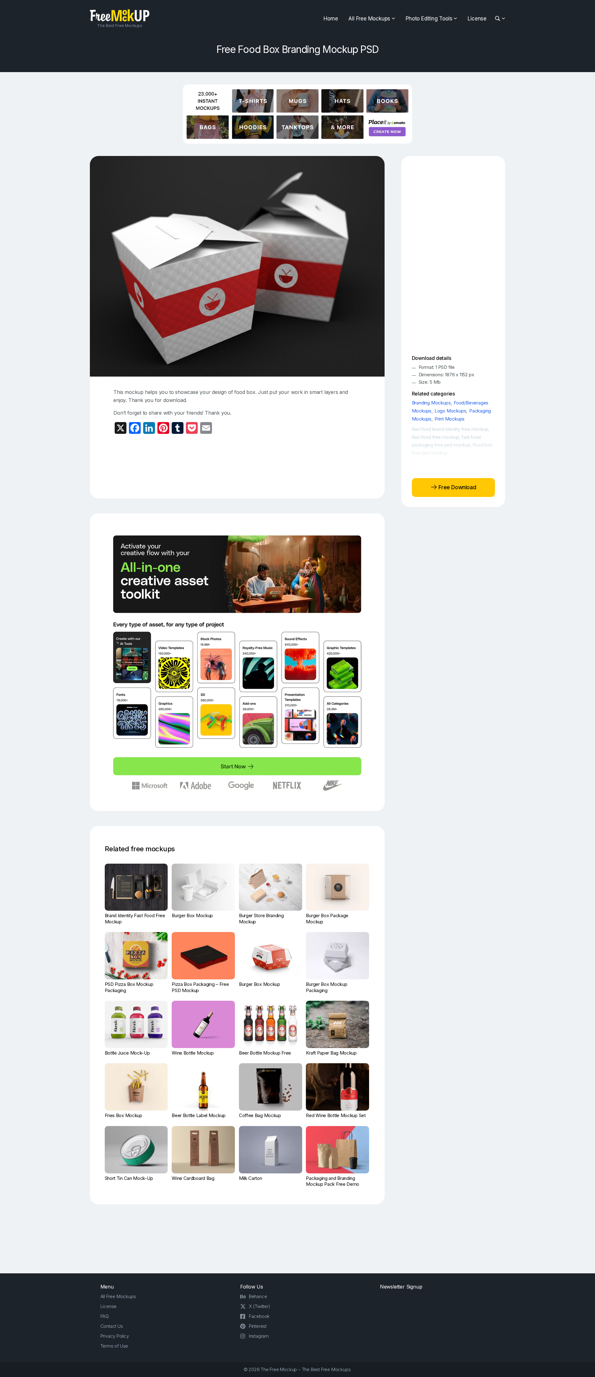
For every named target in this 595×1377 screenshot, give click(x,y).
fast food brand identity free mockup (450, 429)
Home (331, 18)
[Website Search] (498, 19)
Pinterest (258, 1326)
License (477, 18)
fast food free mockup (435, 437)
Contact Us (111, 1326)
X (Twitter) (259, 1306)
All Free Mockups (369, 18)
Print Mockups (449, 419)
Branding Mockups (431, 403)
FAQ (104, 1316)
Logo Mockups (450, 411)
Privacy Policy (114, 1336)
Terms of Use (114, 1346)
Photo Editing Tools (429, 18)
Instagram (259, 1336)
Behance (258, 1296)
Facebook (259, 1316)
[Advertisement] (237, 466)
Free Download (456, 487)
